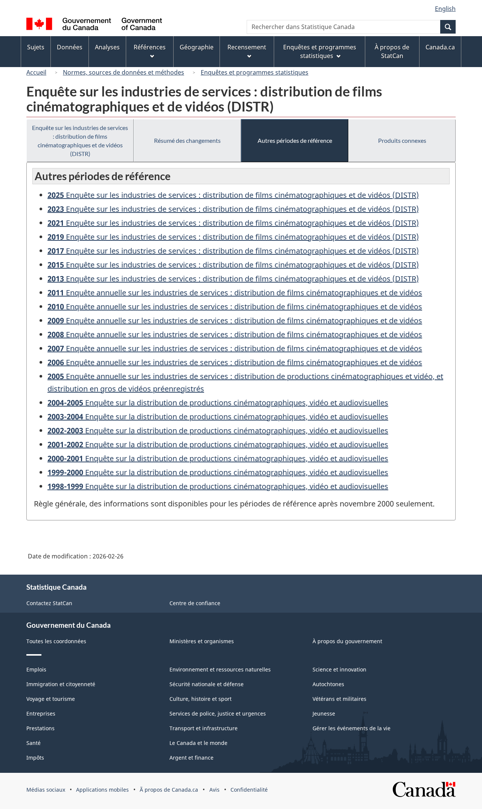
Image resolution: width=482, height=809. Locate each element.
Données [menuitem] (69, 47)
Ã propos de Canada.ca (169, 789)
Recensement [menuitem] (246, 47)
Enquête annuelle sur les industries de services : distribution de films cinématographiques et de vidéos (234, 293)
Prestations (40, 728)
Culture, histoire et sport (200, 698)
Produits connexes (402, 140)
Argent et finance (191, 757)
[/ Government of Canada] (94, 25)
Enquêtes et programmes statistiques (254, 72)
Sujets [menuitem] (35, 47)
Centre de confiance (194, 603)
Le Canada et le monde (198, 742)
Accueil (36, 72)
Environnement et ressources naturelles (220, 669)
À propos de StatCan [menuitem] (392, 51)
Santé (33, 742)
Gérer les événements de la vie (351, 728)
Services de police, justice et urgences (217, 713)
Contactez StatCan (49, 603)
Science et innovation (339, 669)
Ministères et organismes (201, 641)
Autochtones (328, 684)
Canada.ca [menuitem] (440, 47)
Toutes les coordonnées (56, 641)
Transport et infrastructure (203, 728)
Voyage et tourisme (50, 698)
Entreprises (40, 713)
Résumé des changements (187, 140)
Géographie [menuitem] (197, 47)
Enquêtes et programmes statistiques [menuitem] (319, 51)
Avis (214, 789)
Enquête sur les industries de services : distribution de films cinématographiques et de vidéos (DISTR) (80, 140)
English (445, 9)
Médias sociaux (45, 789)
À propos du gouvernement (347, 641)
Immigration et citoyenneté (60, 684)
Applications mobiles (102, 789)
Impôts (35, 757)
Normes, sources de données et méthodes (123, 72)
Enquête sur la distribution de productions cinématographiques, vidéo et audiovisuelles (217, 403)
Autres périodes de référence (295, 140)
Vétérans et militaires (339, 698)
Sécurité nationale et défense (206, 684)
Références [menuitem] (150, 47)
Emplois (36, 669)
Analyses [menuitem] (107, 47)
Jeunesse (324, 713)
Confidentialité (249, 789)
